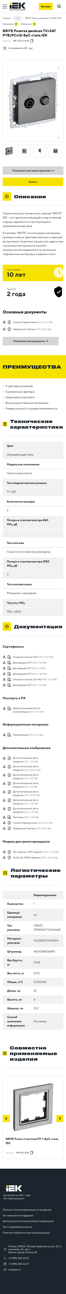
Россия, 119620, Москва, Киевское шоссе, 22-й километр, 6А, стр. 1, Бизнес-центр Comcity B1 (34, 1249)
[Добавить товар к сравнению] (58, 68)
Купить (33, 181)
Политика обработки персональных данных (26, 1232)
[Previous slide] (6, 1118)
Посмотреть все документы (29, 341)
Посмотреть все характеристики (31, 170)
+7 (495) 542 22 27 (18, 1263)
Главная (6, 18)
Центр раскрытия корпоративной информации (28, 1221)
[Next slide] (59, 1118)
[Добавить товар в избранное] (58, 64)
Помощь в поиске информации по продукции (27, 1209)
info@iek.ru (14, 1269)
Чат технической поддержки (18, 1215)
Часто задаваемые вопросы (17, 1227)
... (18, 17)
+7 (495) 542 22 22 (18, 1258)
